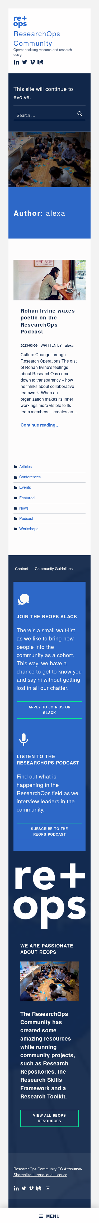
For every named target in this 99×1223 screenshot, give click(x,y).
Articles (25, 466)
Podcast (26, 518)
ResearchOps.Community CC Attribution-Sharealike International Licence (47, 1171)
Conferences (30, 476)
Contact (21, 568)
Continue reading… (40, 425)
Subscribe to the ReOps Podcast (49, 831)
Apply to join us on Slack (50, 709)
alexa (69, 345)
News (24, 508)
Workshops (28, 528)
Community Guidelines (54, 568)
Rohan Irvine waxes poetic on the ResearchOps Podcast (48, 321)
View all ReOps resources (49, 1118)
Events (25, 487)
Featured (27, 497)
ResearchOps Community (36, 38)
